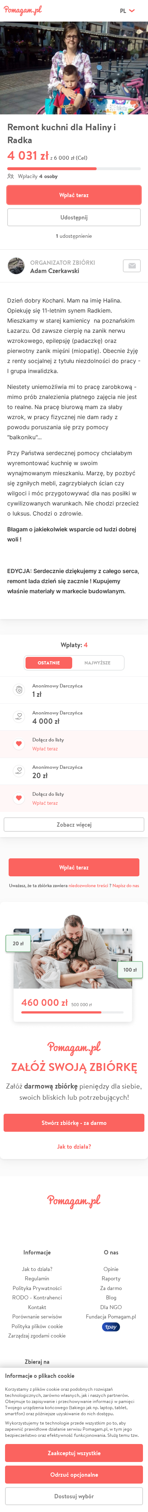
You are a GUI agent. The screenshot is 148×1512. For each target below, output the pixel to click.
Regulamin (37, 1278)
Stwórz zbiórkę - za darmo (74, 1123)
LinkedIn (86, 1218)
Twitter (38, 1218)
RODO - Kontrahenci (37, 1297)
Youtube (134, 1218)
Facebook (13, 1218)
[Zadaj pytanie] (132, 265)
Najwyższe (97, 662)
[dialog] (74, 1440)
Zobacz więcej (74, 824)
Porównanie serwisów (37, 1316)
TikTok (110, 1218)
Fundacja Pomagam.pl (111, 1316)
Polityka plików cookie (37, 1326)
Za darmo (111, 1288)
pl (123, 11)
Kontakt (37, 1307)
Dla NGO (111, 1307)
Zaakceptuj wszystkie (74, 1453)
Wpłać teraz (74, 195)
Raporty (111, 1278)
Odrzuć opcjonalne (74, 1475)
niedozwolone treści (88, 885)
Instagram (62, 1218)
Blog (111, 1297)
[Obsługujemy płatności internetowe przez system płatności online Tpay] (111, 1326)
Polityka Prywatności (37, 1288)
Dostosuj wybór (74, 1496)
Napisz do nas (125, 885)
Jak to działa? (74, 1146)
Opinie (111, 1269)
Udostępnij (74, 217)
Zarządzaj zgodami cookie (37, 1335)
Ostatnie (49, 662)
